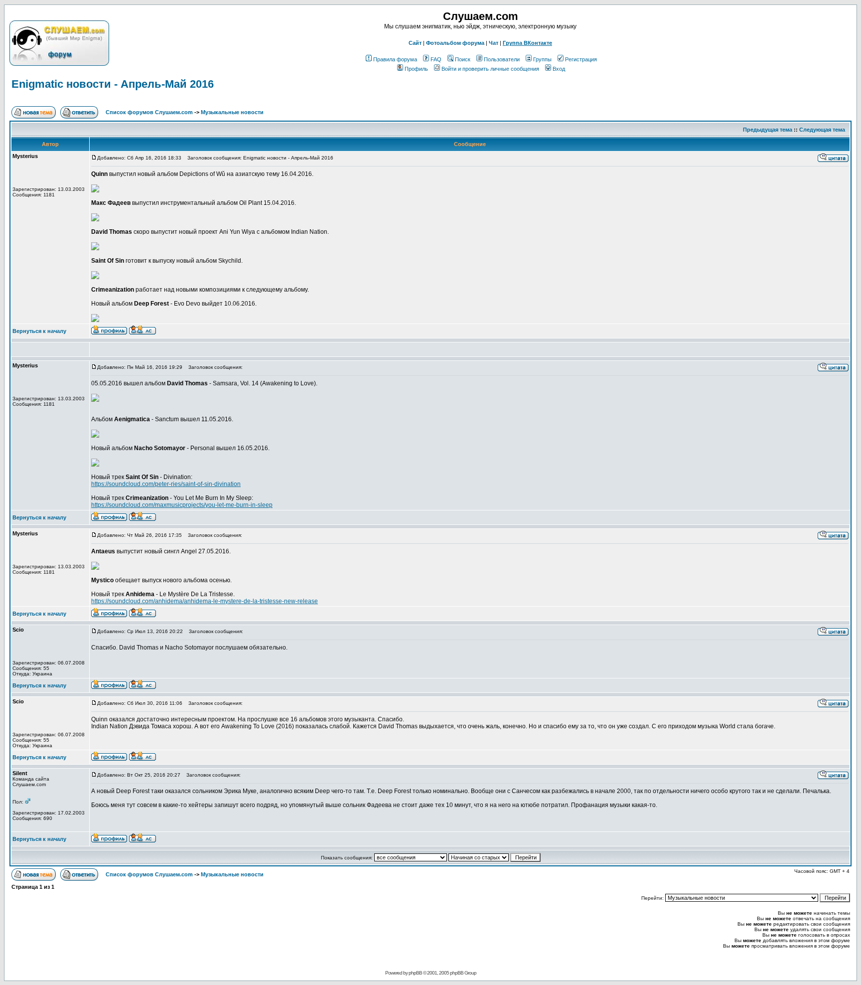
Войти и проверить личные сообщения (490, 69)
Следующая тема (822, 130)
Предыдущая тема (767, 130)
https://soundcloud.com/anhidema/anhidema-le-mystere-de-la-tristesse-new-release (204, 601)
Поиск (462, 59)
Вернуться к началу (39, 331)
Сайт (415, 43)
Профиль (416, 69)
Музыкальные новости (232, 112)
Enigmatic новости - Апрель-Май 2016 (112, 84)
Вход (559, 69)
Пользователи (502, 59)
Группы (542, 59)
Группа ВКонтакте (527, 43)
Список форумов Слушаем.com (149, 112)
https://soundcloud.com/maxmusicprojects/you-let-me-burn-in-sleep (182, 504)
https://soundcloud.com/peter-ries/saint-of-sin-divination (166, 484)
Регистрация (581, 59)
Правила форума (395, 59)
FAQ (435, 59)
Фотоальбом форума (455, 43)
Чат (493, 43)
